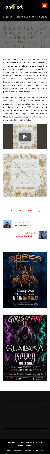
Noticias (17, 451)
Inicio (9, 451)
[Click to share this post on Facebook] (11, 210)
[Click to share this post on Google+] (29, 210)
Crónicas (27, 451)
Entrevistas (38, 451)
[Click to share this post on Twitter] (20, 210)
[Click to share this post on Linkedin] (39, 210)
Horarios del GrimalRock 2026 (21, 17)
